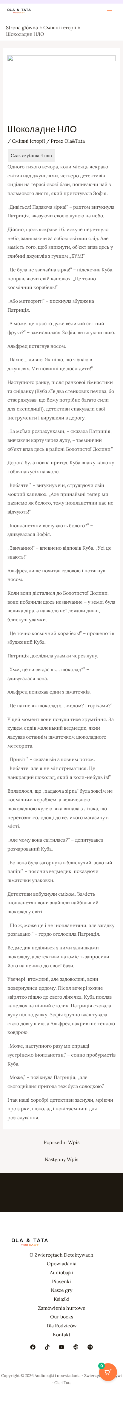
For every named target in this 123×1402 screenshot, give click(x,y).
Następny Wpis (61, 1159)
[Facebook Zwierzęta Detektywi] (33, 1347)
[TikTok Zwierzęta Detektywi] (47, 1347)
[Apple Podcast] (76, 1347)
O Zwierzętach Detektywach (61, 1255)
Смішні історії (28, 141)
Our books (61, 1317)
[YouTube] (61, 1347)
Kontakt (61, 1335)
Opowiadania (61, 1263)
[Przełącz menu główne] (109, 10)
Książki (62, 1299)
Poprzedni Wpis (61, 1142)
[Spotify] (90, 1347)
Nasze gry (61, 1290)
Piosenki (61, 1281)
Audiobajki (61, 1272)
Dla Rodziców (62, 1326)
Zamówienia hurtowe (61, 1308)
